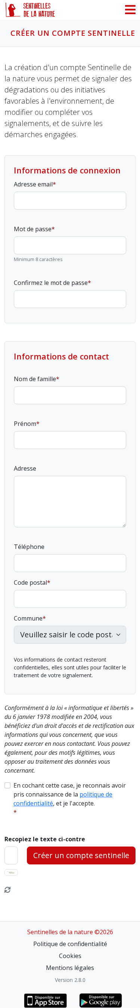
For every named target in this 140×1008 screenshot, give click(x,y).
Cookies (70, 956)
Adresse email (33, 184)
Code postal (30, 582)
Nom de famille (35, 379)
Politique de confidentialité (70, 944)
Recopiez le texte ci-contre (44, 839)
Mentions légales (70, 968)
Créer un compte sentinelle (81, 855)
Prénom (25, 424)
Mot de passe (33, 229)
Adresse (25, 468)
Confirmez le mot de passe (51, 283)
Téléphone (29, 547)
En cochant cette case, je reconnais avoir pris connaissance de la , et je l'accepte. (69, 794)
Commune (28, 618)
